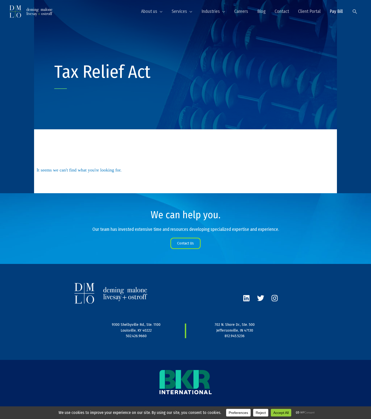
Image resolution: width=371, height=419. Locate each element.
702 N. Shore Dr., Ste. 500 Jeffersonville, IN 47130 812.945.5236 (235, 330)
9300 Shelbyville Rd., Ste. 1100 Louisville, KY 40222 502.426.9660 (136, 330)
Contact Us (185, 243)
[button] (355, 11)
